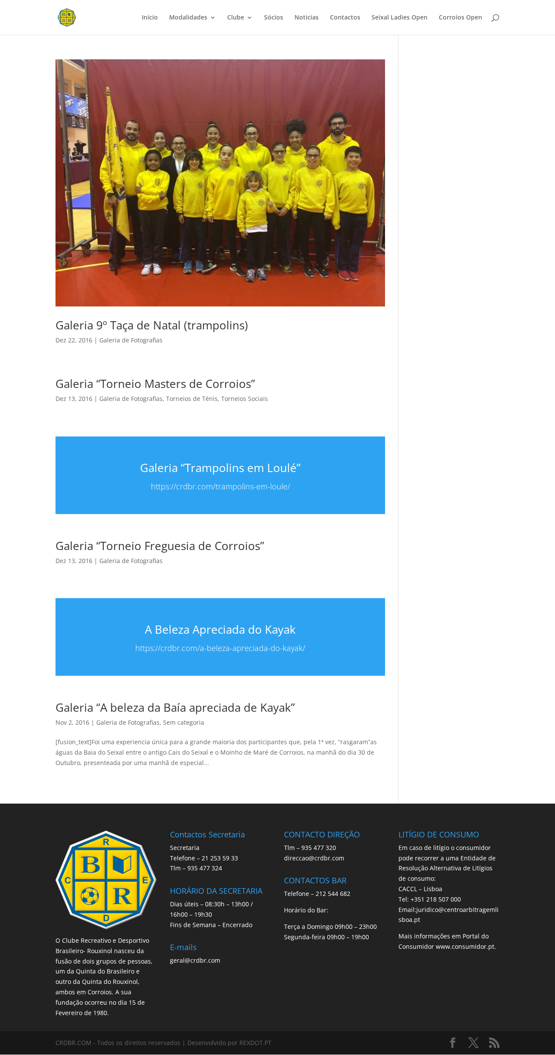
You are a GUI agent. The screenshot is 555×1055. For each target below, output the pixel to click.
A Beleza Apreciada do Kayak (220, 629)
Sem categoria (183, 722)
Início (150, 17)
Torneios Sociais (244, 398)
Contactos (345, 17)
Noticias (306, 17)
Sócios (273, 17)
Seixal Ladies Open (400, 17)
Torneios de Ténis (192, 398)
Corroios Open (460, 17)
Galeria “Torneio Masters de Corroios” (155, 383)
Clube (235, 17)
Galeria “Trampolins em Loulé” (220, 467)
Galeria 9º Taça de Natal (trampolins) (152, 325)
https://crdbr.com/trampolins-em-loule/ (220, 486)
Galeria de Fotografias (131, 340)
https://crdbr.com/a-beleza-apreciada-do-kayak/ (220, 648)
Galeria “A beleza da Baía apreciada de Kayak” (175, 707)
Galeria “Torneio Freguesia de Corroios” (160, 546)
